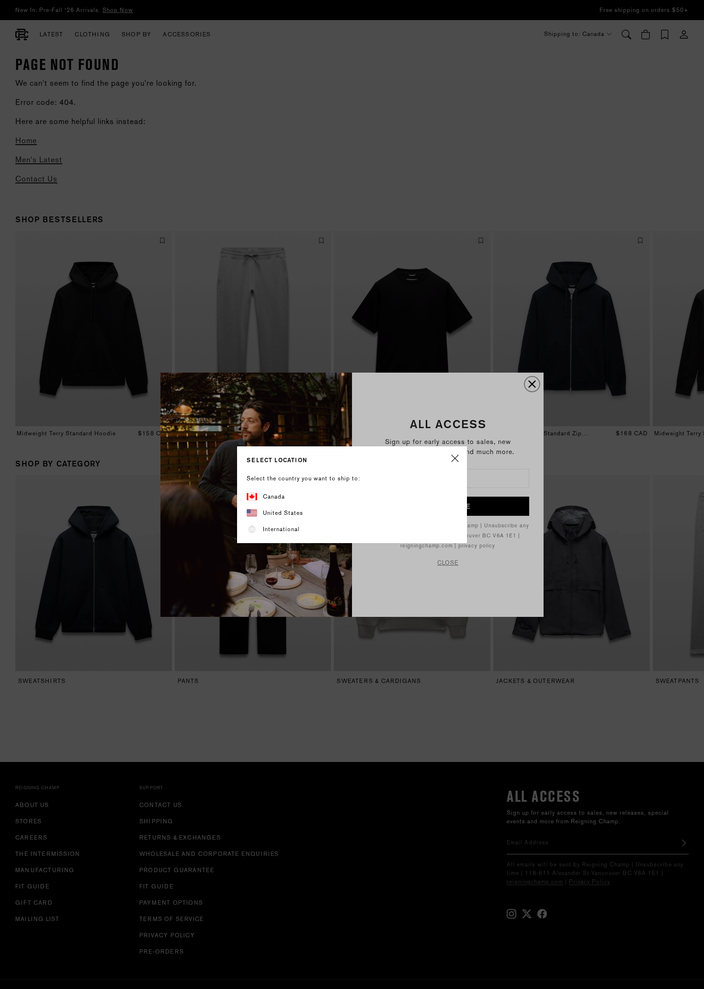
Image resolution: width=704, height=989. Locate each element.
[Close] (455, 459)
